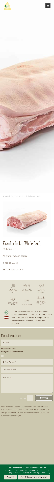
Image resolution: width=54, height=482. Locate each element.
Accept (10, 477)
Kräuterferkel (8, 196)
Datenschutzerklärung (9, 416)
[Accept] (49, 473)
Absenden (44, 398)
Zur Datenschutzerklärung (33, 477)
